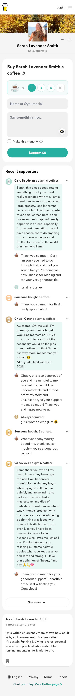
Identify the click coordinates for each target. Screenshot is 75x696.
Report (62, 677)
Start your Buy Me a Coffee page (36, 684)
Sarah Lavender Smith (37, 45)
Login (61, 7)
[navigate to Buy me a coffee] (5, 7)
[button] (70, 7)
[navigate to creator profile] (38, 32)
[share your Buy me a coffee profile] (70, 39)
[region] (37, 110)
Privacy (33, 677)
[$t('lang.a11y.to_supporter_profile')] (16, 255)
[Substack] (8, 661)
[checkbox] (22, 141)
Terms (48, 677)
